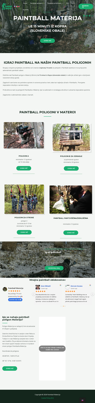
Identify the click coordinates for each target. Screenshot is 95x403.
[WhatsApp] (92, 16)
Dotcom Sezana (76, 286)
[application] (43, 3)
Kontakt (25, 10)
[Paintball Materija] (7, 6)
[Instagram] (87, 16)
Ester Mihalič (46, 286)
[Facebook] (84, 16)
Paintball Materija (15, 288)
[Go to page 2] (63, 306)
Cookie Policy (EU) (47, 398)
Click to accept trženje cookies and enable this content (52, 349)
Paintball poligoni (36, 3)
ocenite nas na (14, 299)
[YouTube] (89, 16)
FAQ (67, 3)
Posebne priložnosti (54, 3)
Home (25, 3)
